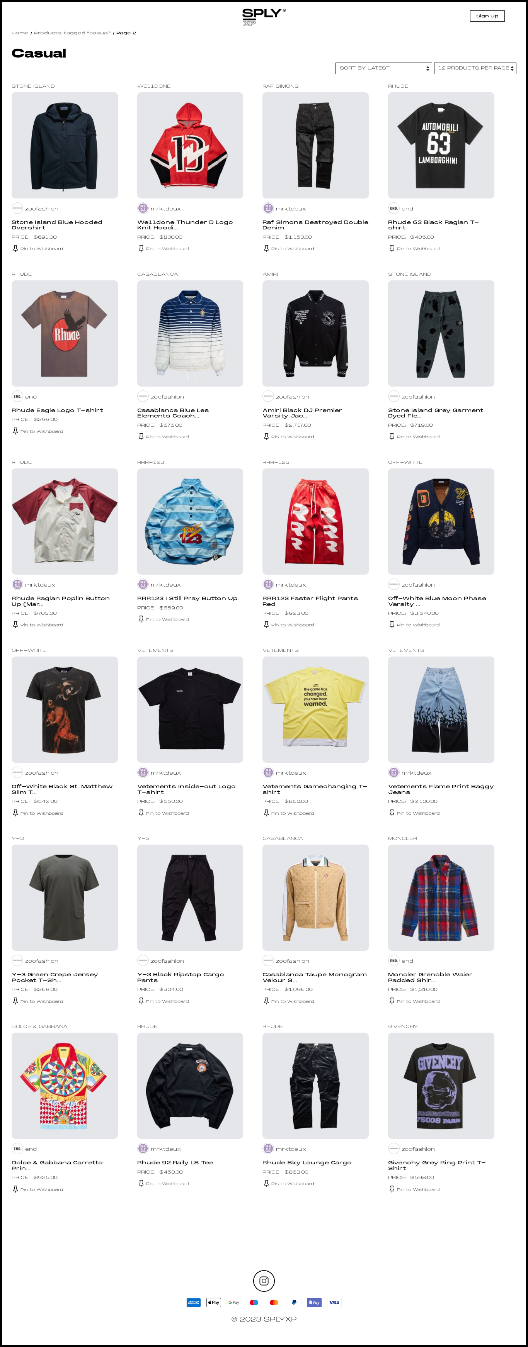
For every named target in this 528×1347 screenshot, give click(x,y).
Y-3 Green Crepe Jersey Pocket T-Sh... (55, 977)
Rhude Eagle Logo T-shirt (57, 411)
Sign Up (487, 16)
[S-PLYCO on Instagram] (264, 1281)
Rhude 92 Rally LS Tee (175, 1163)
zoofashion (41, 209)
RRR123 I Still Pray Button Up (187, 599)
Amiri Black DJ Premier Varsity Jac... (302, 413)
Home (20, 33)
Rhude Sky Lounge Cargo (307, 1163)
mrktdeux (166, 209)
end (407, 209)
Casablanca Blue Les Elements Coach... (173, 413)
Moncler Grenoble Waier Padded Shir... (430, 977)
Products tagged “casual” (72, 33)
